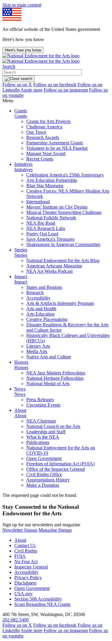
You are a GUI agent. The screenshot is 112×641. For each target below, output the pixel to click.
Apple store (31, 89)
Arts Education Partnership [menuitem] (51, 180)
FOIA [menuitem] (20, 556)
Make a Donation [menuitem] (42, 485)
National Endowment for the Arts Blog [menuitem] (62, 260)
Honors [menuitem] (21, 362)
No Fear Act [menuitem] (26, 561)
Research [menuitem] (35, 292)
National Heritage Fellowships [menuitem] (55, 378)
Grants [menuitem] (20, 110)
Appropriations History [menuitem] (48, 479)
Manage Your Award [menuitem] (45, 153)
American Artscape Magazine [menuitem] (54, 265)
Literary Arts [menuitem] (38, 346)
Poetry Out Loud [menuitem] (42, 233)
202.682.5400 (15, 619)
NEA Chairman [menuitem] (41, 420)
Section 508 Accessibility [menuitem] (38, 598)
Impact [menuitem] (20, 276)
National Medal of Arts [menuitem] (48, 383)
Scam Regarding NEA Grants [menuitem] (42, 604)
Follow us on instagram (66, 89)
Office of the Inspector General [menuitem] (55, 469)
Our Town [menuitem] (36, 132)
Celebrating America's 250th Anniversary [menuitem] (65, 174)
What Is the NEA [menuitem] (42, 437)
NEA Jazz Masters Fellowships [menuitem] (55, 372)
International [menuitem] (38, 201)
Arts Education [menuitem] (40, 313)
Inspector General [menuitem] (31, 566)
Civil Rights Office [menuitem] (44, 474)
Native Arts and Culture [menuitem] (48, 356)
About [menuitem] (20, 410)
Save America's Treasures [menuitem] (50, 239)
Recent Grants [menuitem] (39, 158)
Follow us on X (17, 84)
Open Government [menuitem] (44, 458)
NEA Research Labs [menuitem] (45, 228)
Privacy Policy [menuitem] (28, 577)
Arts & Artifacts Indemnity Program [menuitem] (60, 303)
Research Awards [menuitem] (42, 137)
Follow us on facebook (54, 84)
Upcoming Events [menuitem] (43, 404)
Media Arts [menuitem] (36, 351)
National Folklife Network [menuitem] (51, 217)
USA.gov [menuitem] (23, 593)
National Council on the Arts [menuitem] (53, 426)
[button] (8, 66)
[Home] (40, 58)
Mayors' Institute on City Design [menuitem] (57, 207)
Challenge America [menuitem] (44, 126)
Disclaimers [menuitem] (25, 582)
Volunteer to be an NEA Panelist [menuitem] (57, 148)
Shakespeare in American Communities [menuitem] (63, 244)
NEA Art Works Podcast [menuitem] (49, 271)
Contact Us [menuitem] (25, 545)
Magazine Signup (55, 530)
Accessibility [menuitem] (38, 297)
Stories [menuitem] (20, 249)
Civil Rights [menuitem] (25, 550)
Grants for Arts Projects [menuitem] (48, 121)
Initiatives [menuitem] (23, 164)
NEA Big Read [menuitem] (40, 223)
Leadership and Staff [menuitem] (45, 431)
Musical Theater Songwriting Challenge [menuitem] (64, 212)
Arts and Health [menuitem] (41, 308)
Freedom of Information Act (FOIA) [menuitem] (60, 463)
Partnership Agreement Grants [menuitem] (54, 142)
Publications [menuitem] (37, 442)
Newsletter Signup (19, 530)
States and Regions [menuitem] (44, 287)
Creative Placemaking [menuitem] (46, 319)
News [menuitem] (19, 388)
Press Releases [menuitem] (40, 399)
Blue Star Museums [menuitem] (44, 185)
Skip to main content (21, 4)
